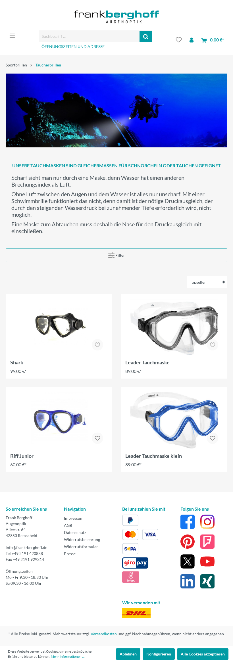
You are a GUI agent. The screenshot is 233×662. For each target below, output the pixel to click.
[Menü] (12, 35)
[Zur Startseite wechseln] (116, 17)
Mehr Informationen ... (68, 656)
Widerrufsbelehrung (82, 539)
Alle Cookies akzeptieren (203, 653)
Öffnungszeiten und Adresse (73, 46)
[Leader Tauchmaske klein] (174, 420)
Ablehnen (128, 653)
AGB (68, 525)
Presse (70, 553)
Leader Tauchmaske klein (153, 456)
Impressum (74, 518)
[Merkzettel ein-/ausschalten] (97, 344)
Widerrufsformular (81, 546)
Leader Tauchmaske (147, 362)
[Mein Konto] (191, 39)
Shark (16, 362)
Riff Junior (22, 456)
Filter (120, 255)
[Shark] (59, 326)
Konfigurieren (158, 653)
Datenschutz (75, 532)
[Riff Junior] (59, 420)
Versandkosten (104, 633)
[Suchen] (146, 36)
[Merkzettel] (178, 39)
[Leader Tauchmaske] (174, 326)
